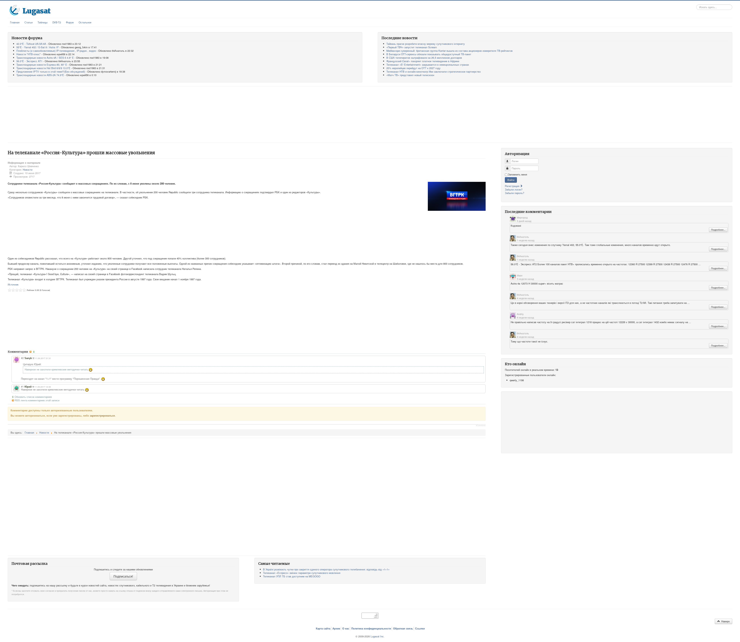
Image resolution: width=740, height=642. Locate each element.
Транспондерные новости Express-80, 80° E (41, 64)
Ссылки (420, 628)
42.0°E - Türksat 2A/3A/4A (31, 44)
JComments (481, 426)
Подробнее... (718, 229)
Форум (70, 22)
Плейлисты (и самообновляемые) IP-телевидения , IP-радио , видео (56, 51)
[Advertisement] (370, 114)
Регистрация (512, 186)
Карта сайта (323, 628)
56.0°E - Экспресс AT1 (29, 61)
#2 (22, 358)
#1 (22, 386)
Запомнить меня (517, 174)
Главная (14, 22)
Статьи (28, 22)
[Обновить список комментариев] (34, 351)
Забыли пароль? (514, 193)
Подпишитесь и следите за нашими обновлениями (123, 569)
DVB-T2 (56, 22)
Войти (510, 180)
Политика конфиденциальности (371, 628)
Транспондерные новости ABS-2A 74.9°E (40, 75)
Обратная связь (403, 628)
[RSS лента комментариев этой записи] (30, 351)
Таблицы (42, 22)
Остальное (85, 22)
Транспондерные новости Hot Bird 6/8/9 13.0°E (43, 68)
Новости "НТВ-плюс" (28, 54)
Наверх (725, 621)
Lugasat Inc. (377, 636)
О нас (345, 628)
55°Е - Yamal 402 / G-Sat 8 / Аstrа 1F (37, 47)
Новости (27, 169)
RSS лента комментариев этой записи (37, 400)
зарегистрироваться (102, 415)
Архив (336, 628)
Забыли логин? (513, 189)
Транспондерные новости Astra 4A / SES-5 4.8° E (45, 57)
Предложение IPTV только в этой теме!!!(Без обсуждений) (50, 71)
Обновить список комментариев (33, 397)
